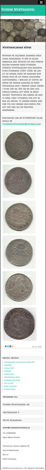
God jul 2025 (9, 368)
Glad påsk (8, 365)
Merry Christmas (10, 386)
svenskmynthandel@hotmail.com (21, 124)
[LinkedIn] (10, 346)
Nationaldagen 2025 (12, 377)
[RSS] (12, 346)
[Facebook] (6, 346)
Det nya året (8, 383)
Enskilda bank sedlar (12, 380)
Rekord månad (9, 389)
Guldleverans (9, 374)
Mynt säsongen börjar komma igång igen (19, 362)
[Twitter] (8, 346)
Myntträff (7, 371)
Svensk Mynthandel (18, 9)
